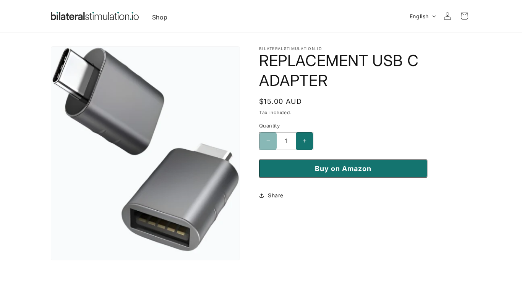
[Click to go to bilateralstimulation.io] (95, 16)
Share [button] (276, 195)
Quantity (269, 126)
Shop (160, 17)
